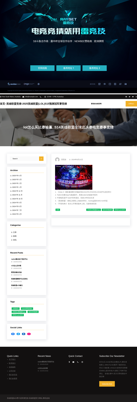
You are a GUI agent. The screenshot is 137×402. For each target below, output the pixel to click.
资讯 (14, 240)
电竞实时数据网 (33, 312)
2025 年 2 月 (17, 183)
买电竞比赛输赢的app (19, 312)
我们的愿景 (13, 379)
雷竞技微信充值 (16, 272)
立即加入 (131, 103)
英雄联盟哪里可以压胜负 (19, 279)
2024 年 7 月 (17, 210)
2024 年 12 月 (17, 191)
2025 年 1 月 (17, 187)
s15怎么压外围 (16, 265)
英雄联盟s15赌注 (17, 285)
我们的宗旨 (13, 375)
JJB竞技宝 (16, 308)
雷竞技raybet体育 (18, 315)
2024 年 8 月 (17, 206)
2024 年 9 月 (17, 203)
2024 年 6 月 (17, 214)
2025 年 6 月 (17, 176)
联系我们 (12, 363)
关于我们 (12, 359)
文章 (14, 232)
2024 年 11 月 (17, 195)
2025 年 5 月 (17, 179)
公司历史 (12, 371)
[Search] (41, 158)
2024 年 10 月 (17, 199)
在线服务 (12, 367)
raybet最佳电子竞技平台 (19, 259)
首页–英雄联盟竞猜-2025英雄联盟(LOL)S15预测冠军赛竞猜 (33, 103)
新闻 (14, 236)
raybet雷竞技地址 (27, 308)
